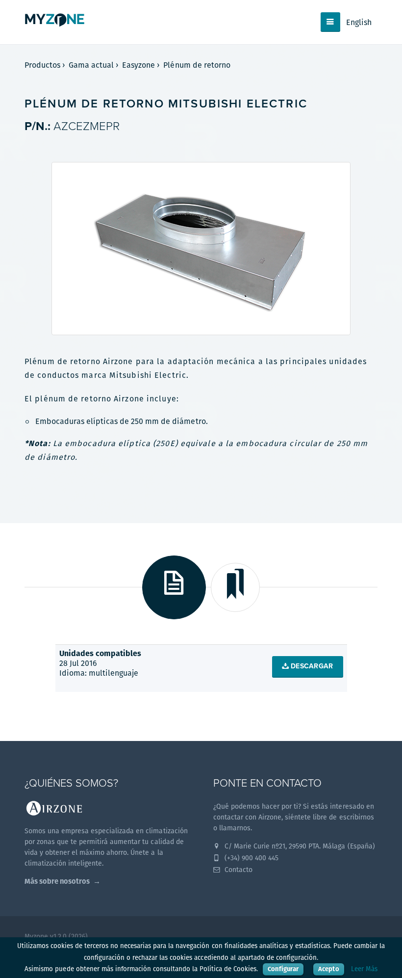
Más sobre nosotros (57, 881)
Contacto (237, 869)
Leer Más (364, 969)
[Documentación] (174, 587)
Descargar (311, 666)
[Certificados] (235, 587)
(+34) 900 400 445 (250, 858)
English (359, 22)
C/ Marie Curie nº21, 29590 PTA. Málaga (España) (299, 846)
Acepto (328, 969)
